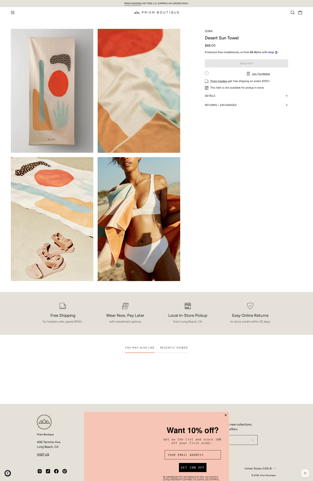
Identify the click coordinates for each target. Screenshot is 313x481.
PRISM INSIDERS (133, 3)
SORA (209, 31)
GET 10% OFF (193, 441)
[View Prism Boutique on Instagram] (39, 471)
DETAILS (210, 95)
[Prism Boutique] (156, 12)
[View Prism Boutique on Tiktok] (48, 471)
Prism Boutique (45, 434)
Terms (190, 464)
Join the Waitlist (261, 73)
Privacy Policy (178, 464)
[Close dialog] (226, 386)
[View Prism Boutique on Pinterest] (64, 471)
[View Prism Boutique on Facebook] (56, 471)
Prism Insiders (218, 81)
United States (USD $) (258, 468)
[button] (292, 12)
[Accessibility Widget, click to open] (8, 473)
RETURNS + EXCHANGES (221, 105)
